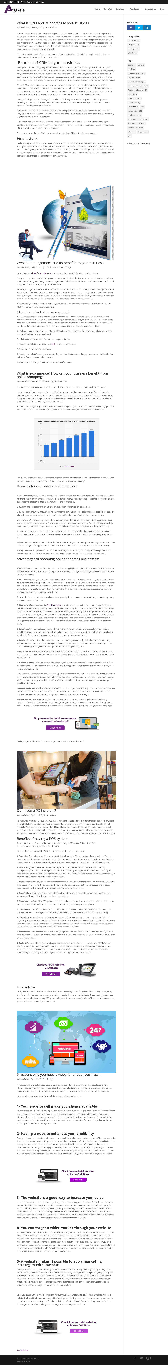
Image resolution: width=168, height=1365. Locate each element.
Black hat (131, 69)
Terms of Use (23, 1361)
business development (136, 73)
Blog (162, 9)
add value (131, 65)
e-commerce (133, 86)
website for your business (40, 273)
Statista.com (69, 466)
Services (120, 9)
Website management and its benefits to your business (60, 262)
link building (132, 94)
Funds (130, 90)
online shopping (134, 102)
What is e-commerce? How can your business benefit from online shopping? (62, 375)
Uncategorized (133, 49)
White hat (131, 132)
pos (142, 107)
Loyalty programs (134, 98)
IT (45, 267)
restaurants (132, 111)
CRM (138, 77)
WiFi (129, 136)
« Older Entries (23, 1350)
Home (97, 9)
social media (133, 119)
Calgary (131, 77)
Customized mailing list (136, 82)
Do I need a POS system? (36, 810)
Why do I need (143, 132)
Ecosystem (144, 86)
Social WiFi (144, 119)
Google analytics (54, 605)
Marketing (49, 381)
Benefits (141, 65)
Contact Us (150, 9)
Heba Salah (24, 27)
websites (139, 128)
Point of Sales (133, 107)
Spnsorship (132, 123)
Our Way (108, 9)
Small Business (51, 27)
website (131, 128)
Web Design (66, 267)
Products (134, 9)
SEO (53, 344)
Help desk (139, 90)
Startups (142, 123)
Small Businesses (134, 115)
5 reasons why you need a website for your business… (59, 1074)
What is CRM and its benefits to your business (53, 23)
